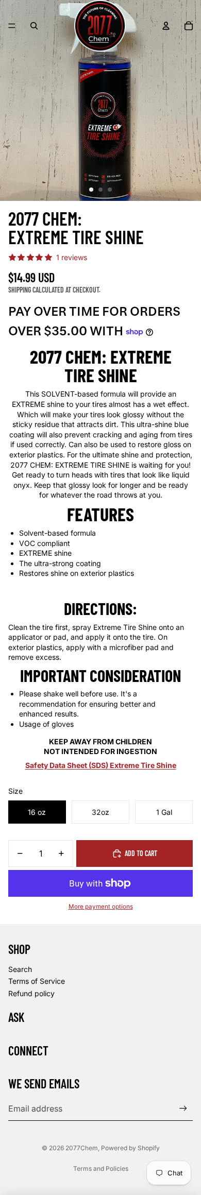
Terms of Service (36, 981)
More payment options (101, 906)
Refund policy (31, 993)
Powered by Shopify (130, 1148)
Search (20, 969)
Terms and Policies (100, 1168)
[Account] (166, 25)
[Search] (34, 25)
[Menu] (12, 26)
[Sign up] (183, 1108)
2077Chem (81, 1148)
